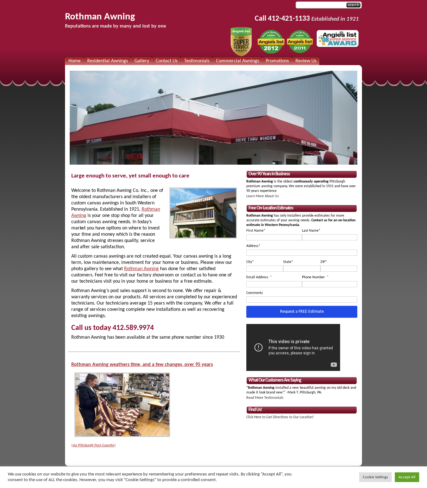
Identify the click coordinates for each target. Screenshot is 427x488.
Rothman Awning (100, 17)
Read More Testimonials (265, 398)
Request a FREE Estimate (302, 311)
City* (250, 262)
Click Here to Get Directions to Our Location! (280, 417)
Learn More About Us (262, 196)
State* (288, 262)
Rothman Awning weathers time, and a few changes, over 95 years (142, 364)
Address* (253, 246)
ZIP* (323, 262)
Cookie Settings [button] (375, 477)
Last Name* (311, 231)
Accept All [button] (407, 477)
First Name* (255, 231)
